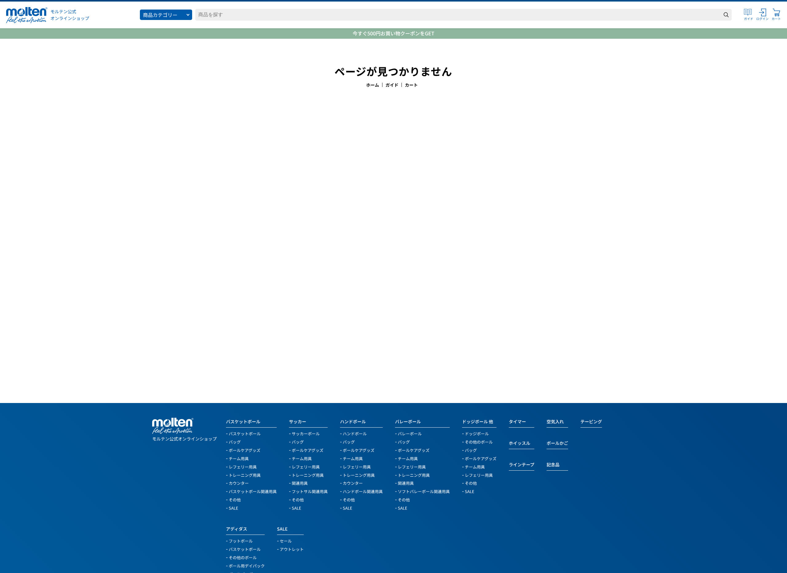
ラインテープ (521, 464)
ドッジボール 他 (477, 421)
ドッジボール (477, 433)
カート (411, 85)
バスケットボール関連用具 (253, 491)
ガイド (392, 85)
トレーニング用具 (245, 474)
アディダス (236, 529)
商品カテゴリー (160, 14)
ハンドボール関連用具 (363, 491)
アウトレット (292, 548)
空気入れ (555, 421)
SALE (233, 507)
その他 (235, 499)
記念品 (553, 464)
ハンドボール (353, 421)
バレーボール (408, 421)
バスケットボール (243, 421)
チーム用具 (239, 458)
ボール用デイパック (247, 565)
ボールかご (557, 443)
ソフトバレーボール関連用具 (424, 491)
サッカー (297, 421)
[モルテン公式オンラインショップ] (26, 15)
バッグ (235, 441)
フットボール (241, 540)
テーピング (591, 421)
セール (286, 540)
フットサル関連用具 (310, 491)
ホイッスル (519, 443)
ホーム (372, 85)
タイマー (517, 421)
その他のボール (479, 441)
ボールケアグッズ (244, 449)
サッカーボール (306, 433)
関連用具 (300, 482)
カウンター (239, 482)
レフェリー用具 (243, 466)
